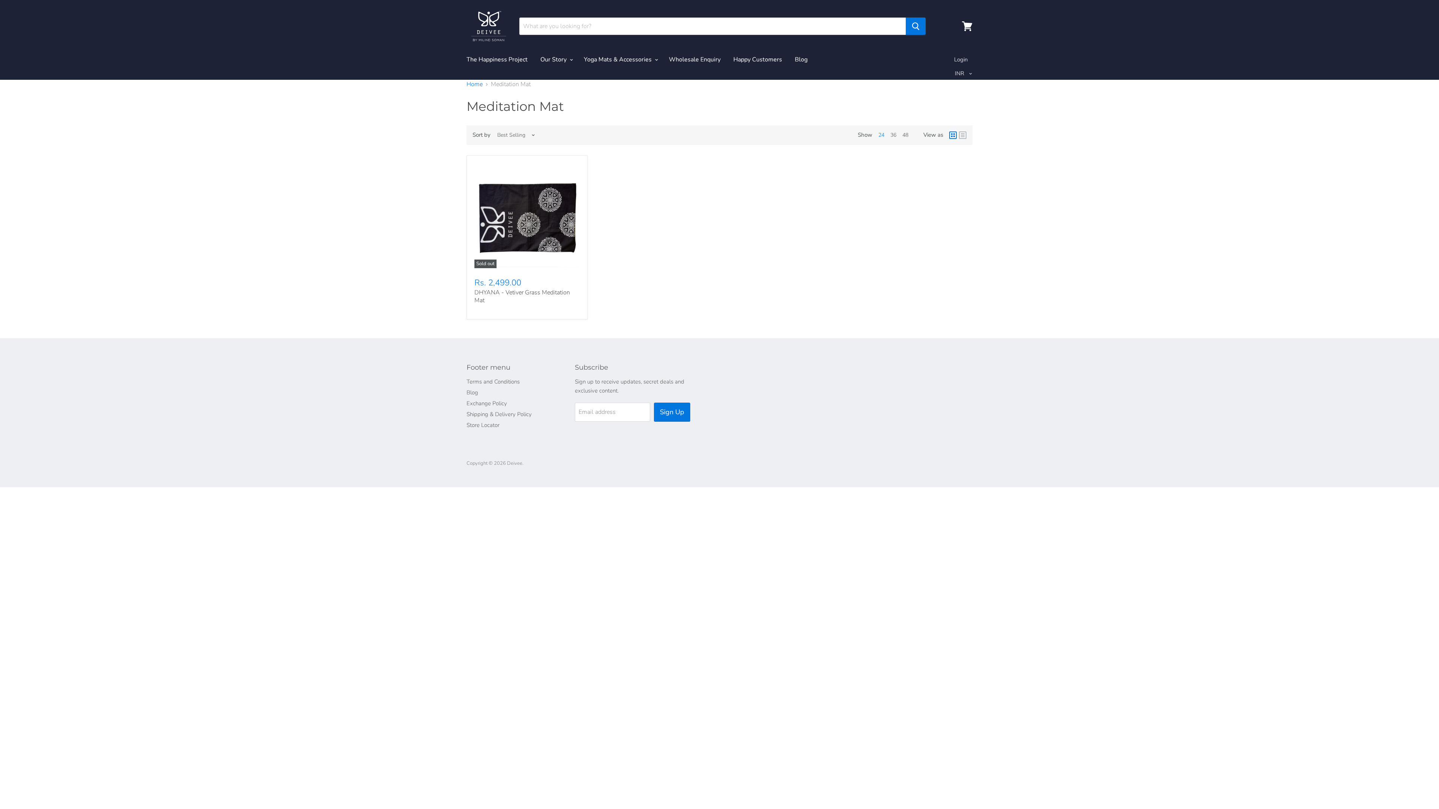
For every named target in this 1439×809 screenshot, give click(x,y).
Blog (801, 59)
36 (893, 135)
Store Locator (483, 425)
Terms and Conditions (493, 381)
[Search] (916, 26)
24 (881, 135)
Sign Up (672, 411)
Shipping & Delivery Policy (499, 414)
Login (961, 59)
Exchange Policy (487, 403)
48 (905, 135)
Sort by (482, 135)
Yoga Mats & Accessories (618, 59)
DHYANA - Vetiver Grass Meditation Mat (522, 296)
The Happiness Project (497, 59)
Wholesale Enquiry (695, 59)
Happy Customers (757, 59)
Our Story (554, 59)
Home (475, 84)
